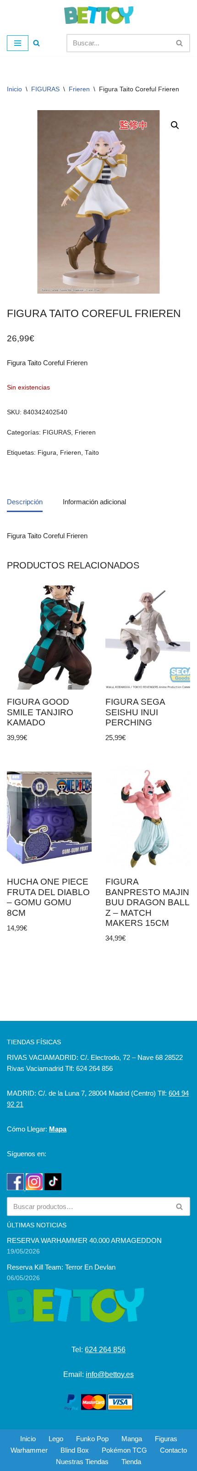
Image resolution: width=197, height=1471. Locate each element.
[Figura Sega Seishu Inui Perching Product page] (147, 637)
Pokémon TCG (124, 1450)
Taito (92, 452)
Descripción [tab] (25, 502)
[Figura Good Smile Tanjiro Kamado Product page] (49, 637)
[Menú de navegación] (17, 43)
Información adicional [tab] (94, 502)
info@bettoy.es (110, 1374)
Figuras (166, 1439)
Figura (47, 452)
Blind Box (74, 1450)
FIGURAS (45, 89)
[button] (175, 125)
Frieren (79, 89)
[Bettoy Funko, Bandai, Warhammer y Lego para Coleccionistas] (98, 15)
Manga (131, 1439)
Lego (56, 1439)
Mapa (57, 1129)
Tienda (131, 1461)
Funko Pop (92, 1439)
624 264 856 (105, 1350)
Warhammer (29, 1450)
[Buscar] (36, 42)
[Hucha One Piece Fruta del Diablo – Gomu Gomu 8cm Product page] (49, 817)
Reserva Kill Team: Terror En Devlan (61, 1267)
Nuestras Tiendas (82, 1461)
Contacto (173, 1450)
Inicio (14, 89)
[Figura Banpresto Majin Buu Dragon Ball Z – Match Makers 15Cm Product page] (147, 817)
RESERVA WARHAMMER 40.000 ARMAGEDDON (84, 1240)
